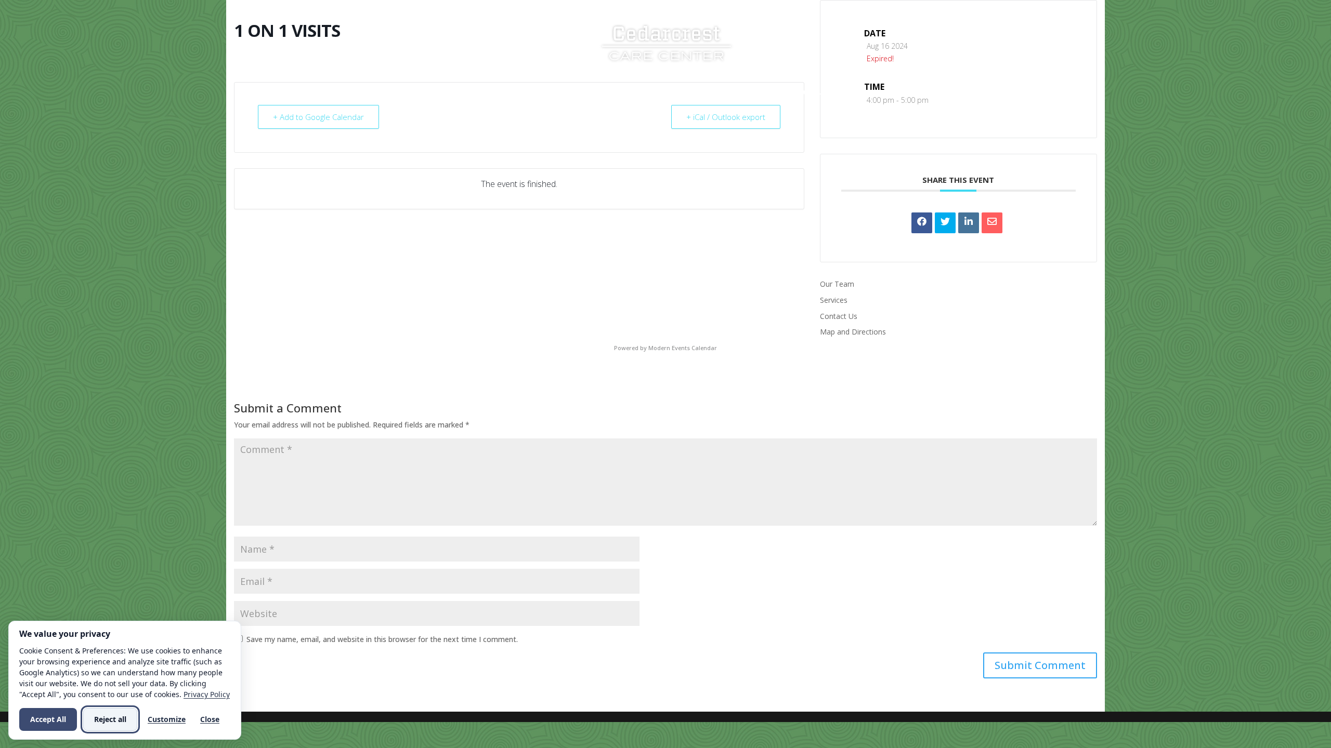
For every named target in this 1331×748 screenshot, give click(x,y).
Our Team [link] (837, 284)
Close (209, 719)
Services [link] (611, 92)
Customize (167, 719)
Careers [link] (737, 92)
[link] (666, 42)
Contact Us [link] (802, 92)
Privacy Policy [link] (207, 694)
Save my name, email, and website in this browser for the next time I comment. (382, 639)
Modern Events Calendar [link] (682, 348)
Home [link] (504, 92)
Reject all (110, 719)
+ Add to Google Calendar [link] (318, 117)
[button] (1040, 665)
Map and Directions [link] (853, 332)
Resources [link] (675, 92)
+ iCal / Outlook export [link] (725, 117)
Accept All (48, 719)
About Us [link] (549, 92)
